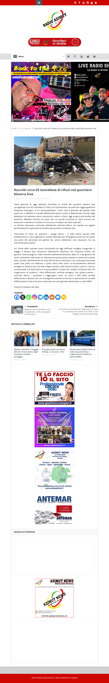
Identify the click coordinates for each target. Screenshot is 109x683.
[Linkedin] (46, 297)
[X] (22, 297)
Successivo (90, 306)
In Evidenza (45, 198)
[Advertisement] (54, 642)
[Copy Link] (63, 297)
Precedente (32, 306)
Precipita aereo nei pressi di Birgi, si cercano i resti (53, 350)
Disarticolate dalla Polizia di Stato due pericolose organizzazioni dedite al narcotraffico (82, 353)
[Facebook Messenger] (57, 297)
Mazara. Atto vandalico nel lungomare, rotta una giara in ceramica (37, 312)
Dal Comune (35, 198)
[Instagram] (34, 297)
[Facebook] (17, 297)
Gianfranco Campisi (69, 677)
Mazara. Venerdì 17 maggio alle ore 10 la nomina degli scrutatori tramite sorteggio (26, 353)
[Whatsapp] (28, 297)
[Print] (52, 297)
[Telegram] (40, 297)
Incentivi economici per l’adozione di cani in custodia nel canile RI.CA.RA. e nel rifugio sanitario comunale (78, 311)
